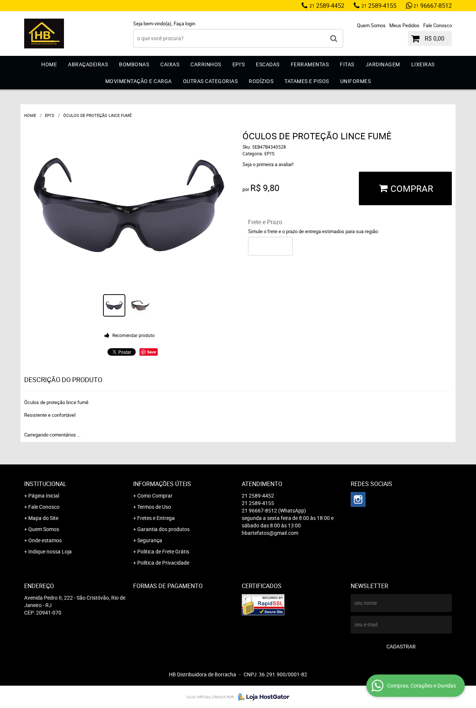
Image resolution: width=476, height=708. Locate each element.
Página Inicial (43, 495)
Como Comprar (155, 495)
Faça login (184, 23)
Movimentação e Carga (138, 81)
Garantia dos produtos (163, 529)
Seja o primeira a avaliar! (267, 164)
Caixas (169, 64)
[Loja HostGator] (261, 697)
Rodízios (261, 81)
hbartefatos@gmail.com (270, 532)
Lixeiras (423, 64)
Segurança (149, 540)
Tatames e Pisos (306, 81)
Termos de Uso (154, 506)
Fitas (347, 64)
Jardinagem (383, 64)
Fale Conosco (437, 25)
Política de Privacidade (163, 562)
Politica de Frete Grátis (163, 551)
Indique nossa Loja (50, 551)
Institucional (45, 484)
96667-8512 (433, 5)
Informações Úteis (162, 484)
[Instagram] (358, 499)
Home (49, 64)
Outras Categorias (210, 81)
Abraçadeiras (88, 64)
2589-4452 (326, 5)
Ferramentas (310, 64)
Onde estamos (45, 540)
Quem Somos (371, 25)
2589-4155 (378, 5)
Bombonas (134, 64)
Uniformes (355, 81)
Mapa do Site (43, 517)
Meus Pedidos (404, 25)
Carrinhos (205, 64)
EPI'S (238, 64)
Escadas (268, 64)
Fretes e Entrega (156, 517)
